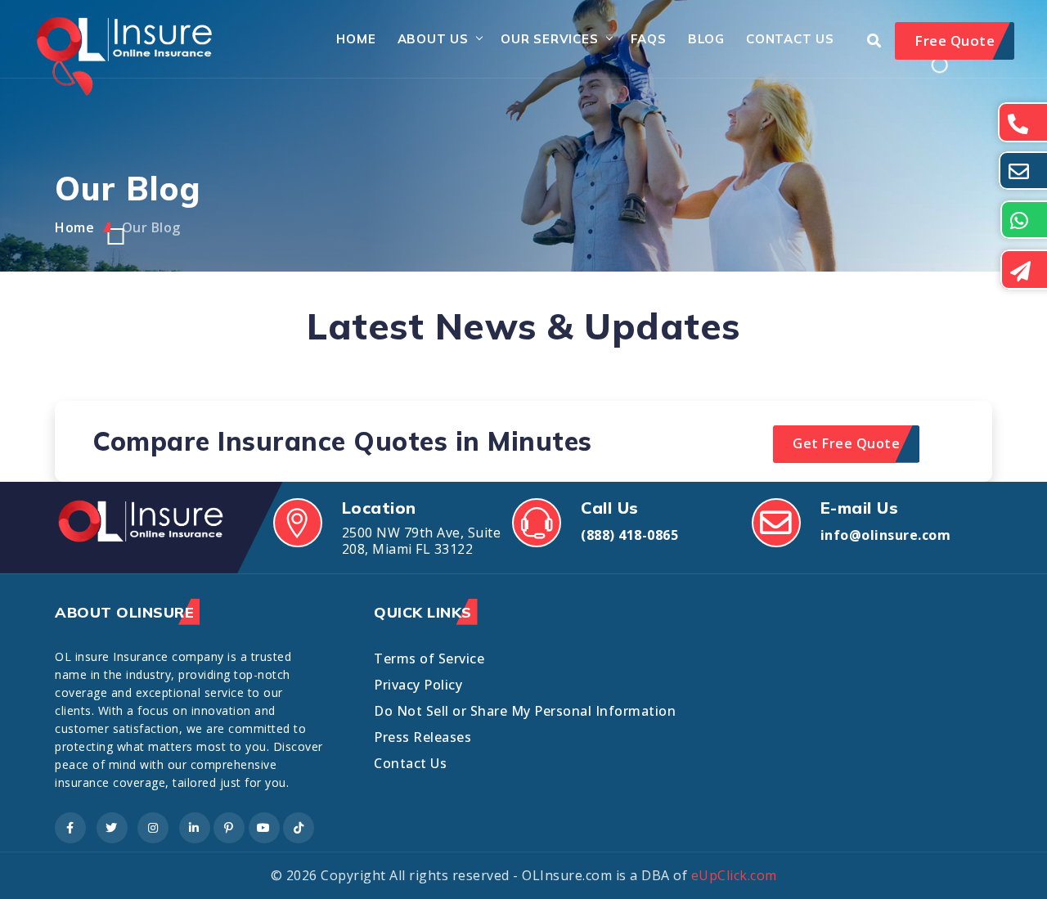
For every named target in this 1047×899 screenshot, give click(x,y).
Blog (706, 39)
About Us (433, 39)
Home (355, 39)
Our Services (550, 39)
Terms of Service (429, 659)
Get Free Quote (846, 443)
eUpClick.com (734, 875)
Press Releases (422, 737)
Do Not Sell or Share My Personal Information (525, 711)
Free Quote (954, 40)
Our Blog (151, 227)
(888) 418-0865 (629, 535)
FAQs (649, 39)
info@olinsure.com (885, 535)
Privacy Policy (418, 685)
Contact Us (790, 39)
